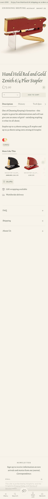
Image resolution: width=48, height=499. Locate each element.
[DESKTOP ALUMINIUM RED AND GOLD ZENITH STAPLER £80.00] (31, 163)
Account (31, 8)
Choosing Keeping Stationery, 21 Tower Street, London (14, 8)
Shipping (7, 221)
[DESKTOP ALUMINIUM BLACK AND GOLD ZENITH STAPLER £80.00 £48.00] (12, 163)
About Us (7, 231)
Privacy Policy (19, 486)
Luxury (6, 145)
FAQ (5, 210)
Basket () (41, 8)
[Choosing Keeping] (24, 491)
